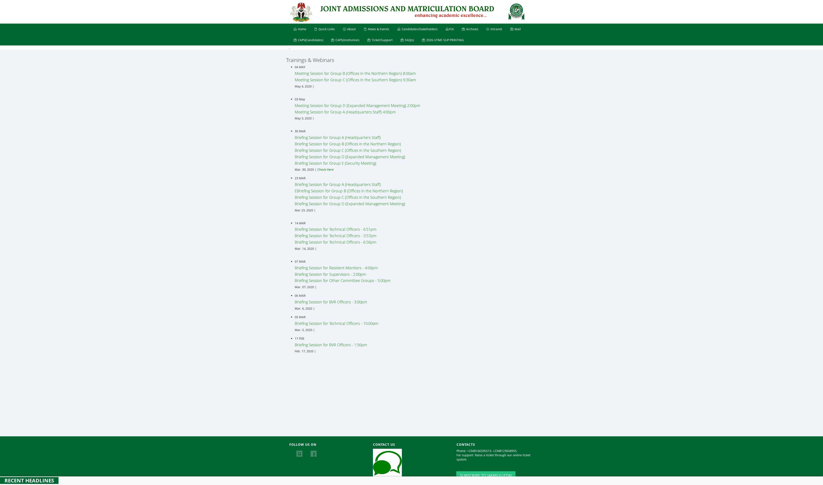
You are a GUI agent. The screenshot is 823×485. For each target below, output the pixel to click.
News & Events (378, 29)
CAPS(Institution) (347, 40)
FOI (451, 29)
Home (301, 29)
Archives (471, 29)
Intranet (496, 29)
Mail (517, 29)
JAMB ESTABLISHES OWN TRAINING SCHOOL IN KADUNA (131, 480)
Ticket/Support (382, 40)
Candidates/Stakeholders (419, 29)
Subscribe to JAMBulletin (486, 475)
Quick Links (326, 29)
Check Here (325, 169)
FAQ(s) (409, 40)
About (351, 29)
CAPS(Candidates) (310, 40)
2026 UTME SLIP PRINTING (444, 40)
